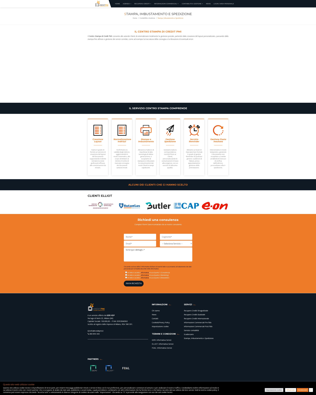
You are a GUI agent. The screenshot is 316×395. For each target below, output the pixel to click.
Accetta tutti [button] (302, 390)
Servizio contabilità (191, 330)
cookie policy (212, 390)
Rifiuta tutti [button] (291, 390)
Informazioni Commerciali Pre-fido (197, 322)
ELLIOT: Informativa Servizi (162, 344)
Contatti (155, 318)
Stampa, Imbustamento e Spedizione (199, 338)
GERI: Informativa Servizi (161, 340)
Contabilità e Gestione (147, 18)
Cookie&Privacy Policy (161, 322)
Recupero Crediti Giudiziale (194, 314)
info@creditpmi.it (96, 331)
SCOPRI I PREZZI (122, 94)
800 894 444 (94, 334)
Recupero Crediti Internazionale (196, 318)
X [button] (310, 390)
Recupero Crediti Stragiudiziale (196, 310)
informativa (145, 273)
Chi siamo (156, 310)
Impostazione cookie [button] (274, 390)
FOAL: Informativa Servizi (162, 348)
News (154, 314)
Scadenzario (189, 334)
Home (135, 18)
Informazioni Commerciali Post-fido (198, 326)
